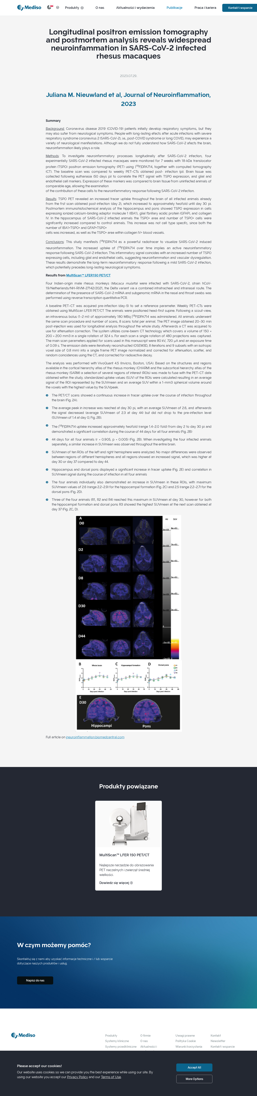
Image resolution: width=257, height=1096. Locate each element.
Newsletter (218, 1041)
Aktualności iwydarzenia (148, 1049)
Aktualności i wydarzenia (135, 8)
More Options (194, 1079)
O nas (100, 8)
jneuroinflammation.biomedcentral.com (95, 737)
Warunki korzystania (188, 1046)
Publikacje (175, 8)
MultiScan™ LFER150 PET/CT (88, 275)
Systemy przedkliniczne (121, 1046)
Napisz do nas (35, 980)
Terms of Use (111, 1077)
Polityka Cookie (185, 1041)
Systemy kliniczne (117, 1041)
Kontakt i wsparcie (223, 1046)
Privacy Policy (77, 1077)
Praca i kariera (205, 8)
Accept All (194, 1067)
